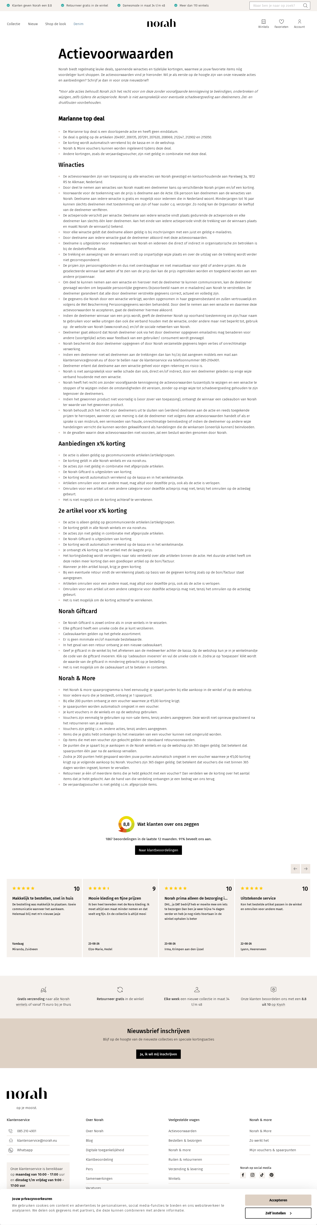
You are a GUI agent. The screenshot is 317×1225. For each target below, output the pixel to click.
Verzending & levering (185, 1169)
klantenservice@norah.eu (37, 1140)
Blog (89, 1140)
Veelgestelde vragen (184, 1120)
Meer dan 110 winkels (194, 5)
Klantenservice (18, 1120)
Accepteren (278, 1200)
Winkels (174, 1178)
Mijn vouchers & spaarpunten (272, 1150)
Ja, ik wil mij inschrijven (158, 1054)
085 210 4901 (26, 1131)
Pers (89, 1169)
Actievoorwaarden (182, 1131)
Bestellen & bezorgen (185, 1140)
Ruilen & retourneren (185, 1159)
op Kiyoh (278, 1004)
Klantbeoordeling (99, 1159)
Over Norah (95, 1120)
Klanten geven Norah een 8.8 (32, 5)
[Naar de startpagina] (161, 24)
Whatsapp (25, 1150)
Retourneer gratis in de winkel (87, 5)
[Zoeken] (305, 5)
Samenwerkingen (99, 1178)
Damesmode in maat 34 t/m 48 (144, 5)
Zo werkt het (259, 1140)
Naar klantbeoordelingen (158, 850)
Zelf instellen (275, 1213)
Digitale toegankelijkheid (105, 1150)
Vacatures (93, 1188)
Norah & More (260, 1131)
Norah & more (179, 1150)
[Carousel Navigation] (170, 868)
